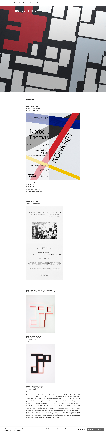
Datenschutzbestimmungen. (20, 430)
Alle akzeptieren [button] (99, 429)
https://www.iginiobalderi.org (34, 191)
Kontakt (46, 3)
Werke (32, 3)
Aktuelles (39, 3)
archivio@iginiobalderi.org (33, 189)
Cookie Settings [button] (82, 429)
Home (15, 3)
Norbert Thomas (29, 10)
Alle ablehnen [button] (91, 429)
